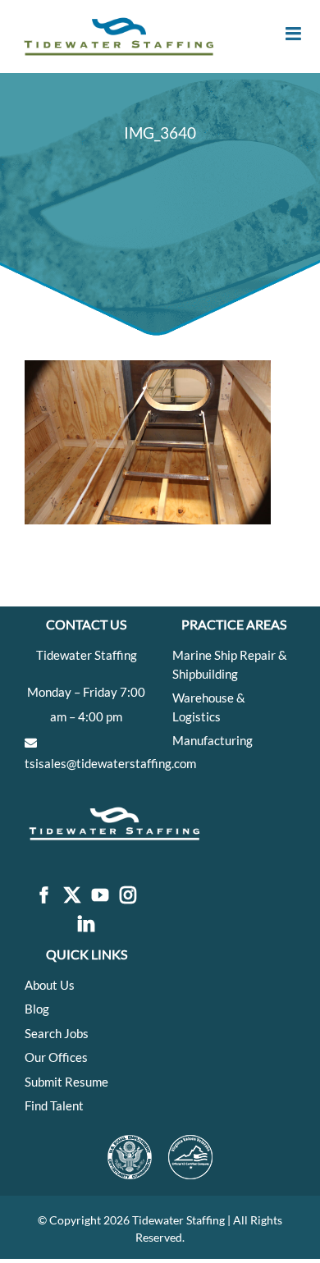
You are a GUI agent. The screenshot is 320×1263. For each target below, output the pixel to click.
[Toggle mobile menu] (295, 34)
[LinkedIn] (86, 924)
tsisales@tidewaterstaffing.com (110, 763)
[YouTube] (100, 895)
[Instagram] (128, 895)
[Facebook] (44, 895)
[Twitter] (72, 895)
